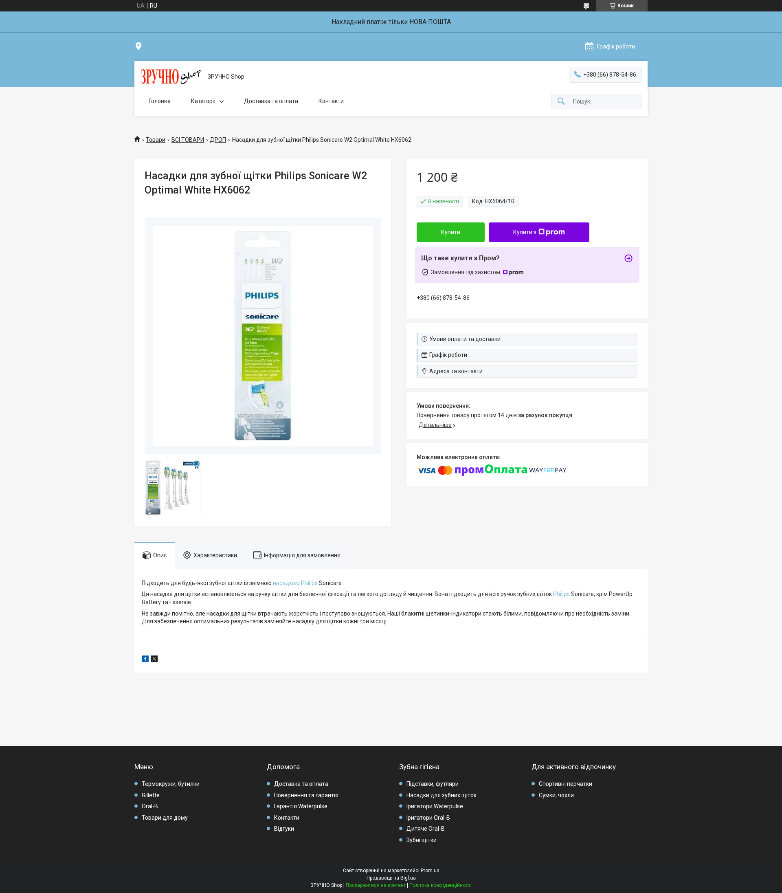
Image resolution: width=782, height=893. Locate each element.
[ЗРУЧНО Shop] (171, 77)
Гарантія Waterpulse (300, 806)
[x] (154, 660)
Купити (450, 232)
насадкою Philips (295, 583)
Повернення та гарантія (306, 795)
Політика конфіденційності (440, 885)
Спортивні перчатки (565, 784)
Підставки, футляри (432, 784)
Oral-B (150, 806)
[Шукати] (561, 101)
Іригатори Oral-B (428, 817)
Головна (160, 101)
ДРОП (218, 139)
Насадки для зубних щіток (441, 795)
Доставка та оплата (271, 101)
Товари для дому (165, 817)
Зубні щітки (421, 840)
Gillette (151, 795)
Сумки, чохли (556, 795)
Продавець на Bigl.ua (391, 878)
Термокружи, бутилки (171, 784)
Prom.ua (430, 870)
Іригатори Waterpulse (434, 806)
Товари (155, 139)
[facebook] (145, 660)
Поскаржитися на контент (376, 885)
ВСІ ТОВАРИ (187, 139)
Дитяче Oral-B (425, 828)
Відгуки (284, 828)
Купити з (524, 232)
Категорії (203, 101)
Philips (561, 594)
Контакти (331, 101)
